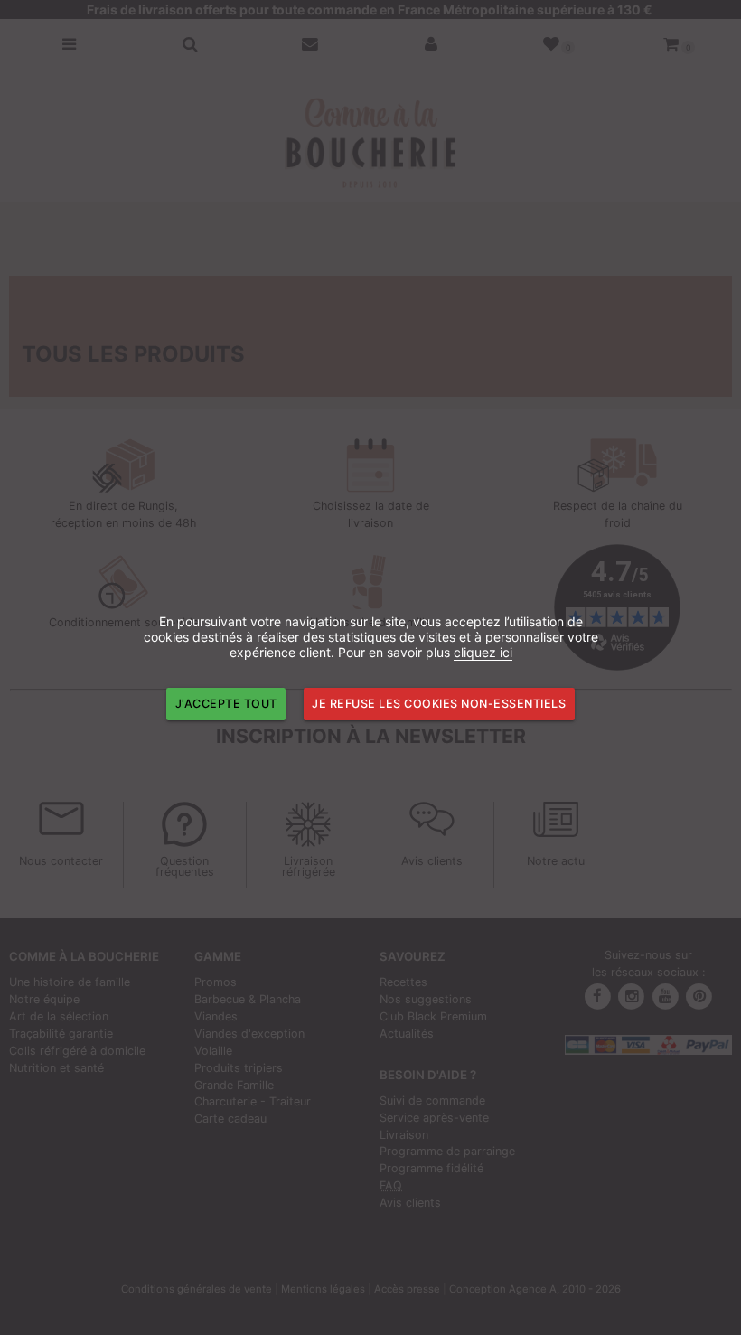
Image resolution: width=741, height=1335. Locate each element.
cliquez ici (483, 652)
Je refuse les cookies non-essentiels (439, 703)
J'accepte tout (226, 703)
